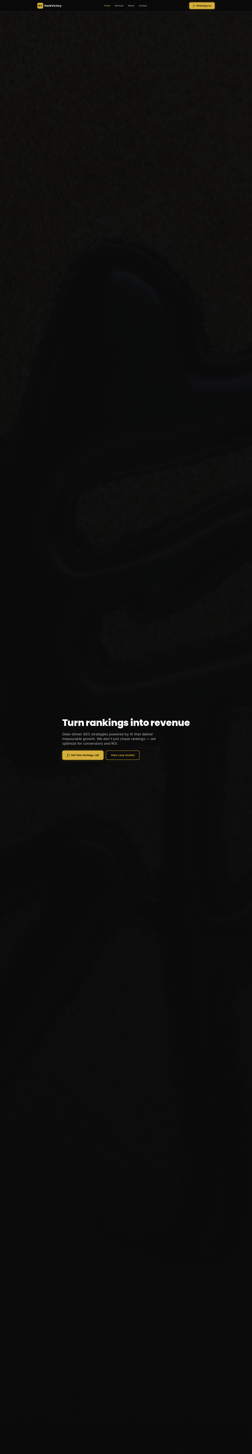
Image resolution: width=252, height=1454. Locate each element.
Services (119, 5)
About (131, 5)
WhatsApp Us (203, 5)
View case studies (123, 755)
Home (107, 5)
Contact (143, 5)
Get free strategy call (85, 755)
